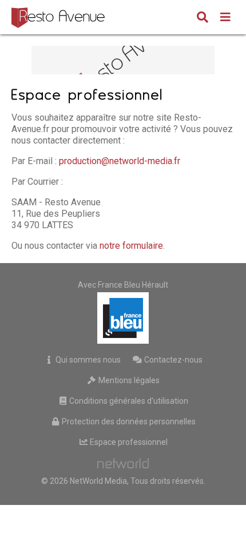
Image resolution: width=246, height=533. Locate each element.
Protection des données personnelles (128, 421)
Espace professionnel (128, 442)
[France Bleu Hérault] (123, 318)
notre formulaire (131, 245)
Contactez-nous (172, 359)
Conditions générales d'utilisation (128, 400)
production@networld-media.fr (119, 161)
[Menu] (225, 18)
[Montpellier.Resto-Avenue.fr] (59, 17)
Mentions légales (128, 380)
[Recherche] (202, 18)
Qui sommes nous (87, 359)
